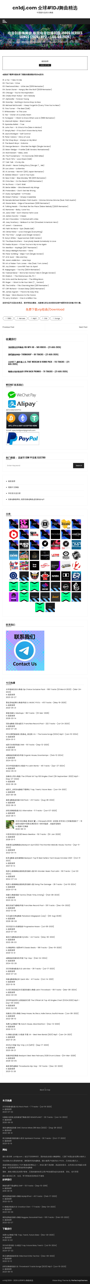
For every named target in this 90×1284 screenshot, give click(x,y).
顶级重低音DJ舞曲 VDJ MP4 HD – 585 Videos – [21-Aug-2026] (34, 347)
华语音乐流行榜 (14, 493)
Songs (57, 318)
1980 (9, 318)
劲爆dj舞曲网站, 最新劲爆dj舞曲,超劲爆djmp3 (26, 499)
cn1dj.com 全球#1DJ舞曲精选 (45, 8)
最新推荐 (45, 61)
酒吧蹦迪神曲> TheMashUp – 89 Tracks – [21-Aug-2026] (33, 354)
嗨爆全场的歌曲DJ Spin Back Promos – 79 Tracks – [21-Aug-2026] (38, 371)
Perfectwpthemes (79, 1280)
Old (45, 318)
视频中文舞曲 (13, 487)
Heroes (22, 318)
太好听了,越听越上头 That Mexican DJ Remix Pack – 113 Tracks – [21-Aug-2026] (39, 363)
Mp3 (34, 318)
